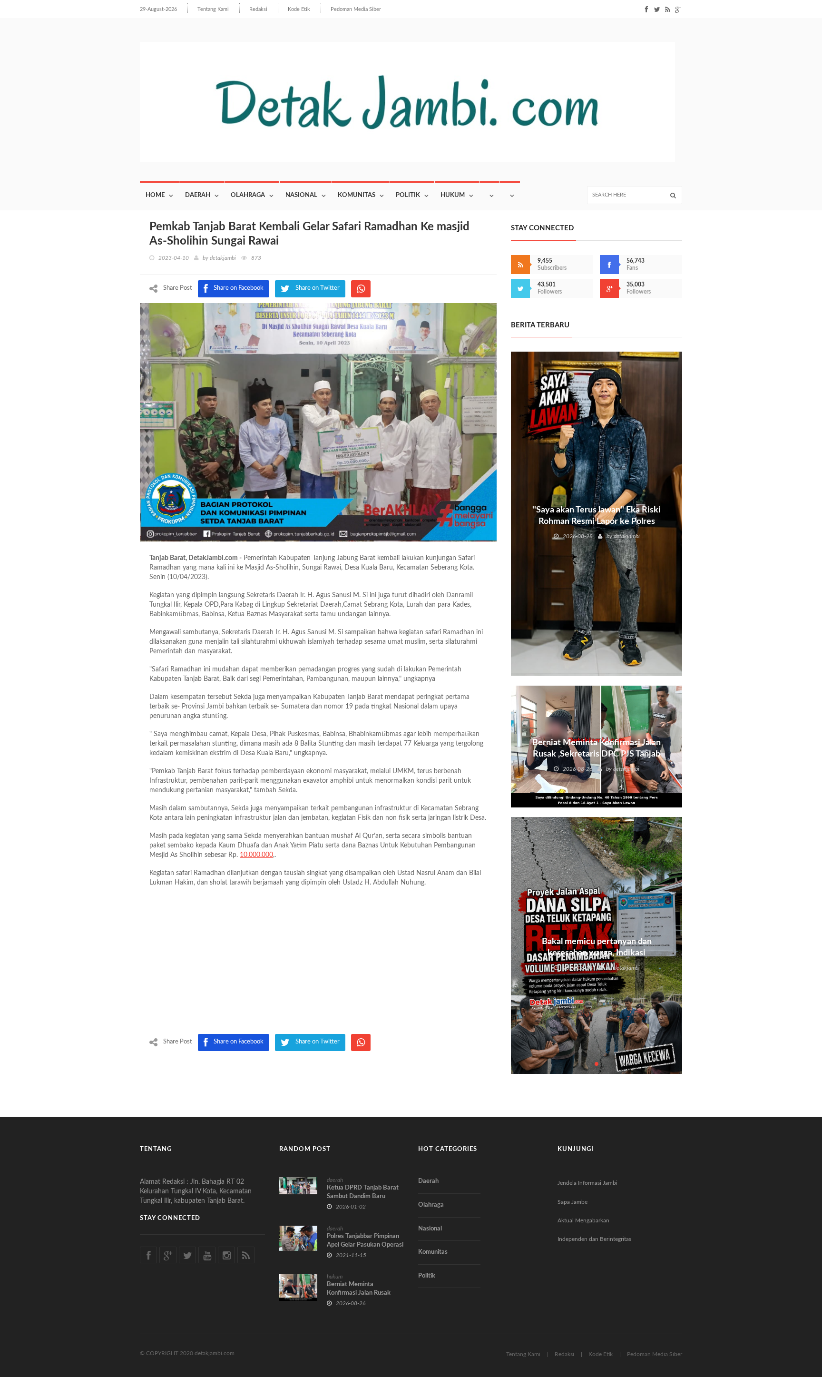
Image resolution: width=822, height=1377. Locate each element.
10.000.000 (256, 855)
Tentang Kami (213, 9)
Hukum (452, 195)
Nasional (301, 195)
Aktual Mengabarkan (583, 1220)
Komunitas (356, 195)
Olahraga (248, 195)
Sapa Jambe (572, 1202)
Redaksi (258, 9)
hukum (334, 1276)
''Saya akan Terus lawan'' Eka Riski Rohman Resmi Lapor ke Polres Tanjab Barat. (596, 521)
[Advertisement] (318, 962)
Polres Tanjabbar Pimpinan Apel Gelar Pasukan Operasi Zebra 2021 (365, 1245)
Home (155, 195)
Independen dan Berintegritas (594, 1239)
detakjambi (223, 258)
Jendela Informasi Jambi (587, 1183)
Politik (408, 195)
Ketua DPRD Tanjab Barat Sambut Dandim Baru (363, 1192)
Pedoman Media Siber (356, 9)
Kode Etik (299, 9)
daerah (335, 1180)
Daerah (197, 195)
